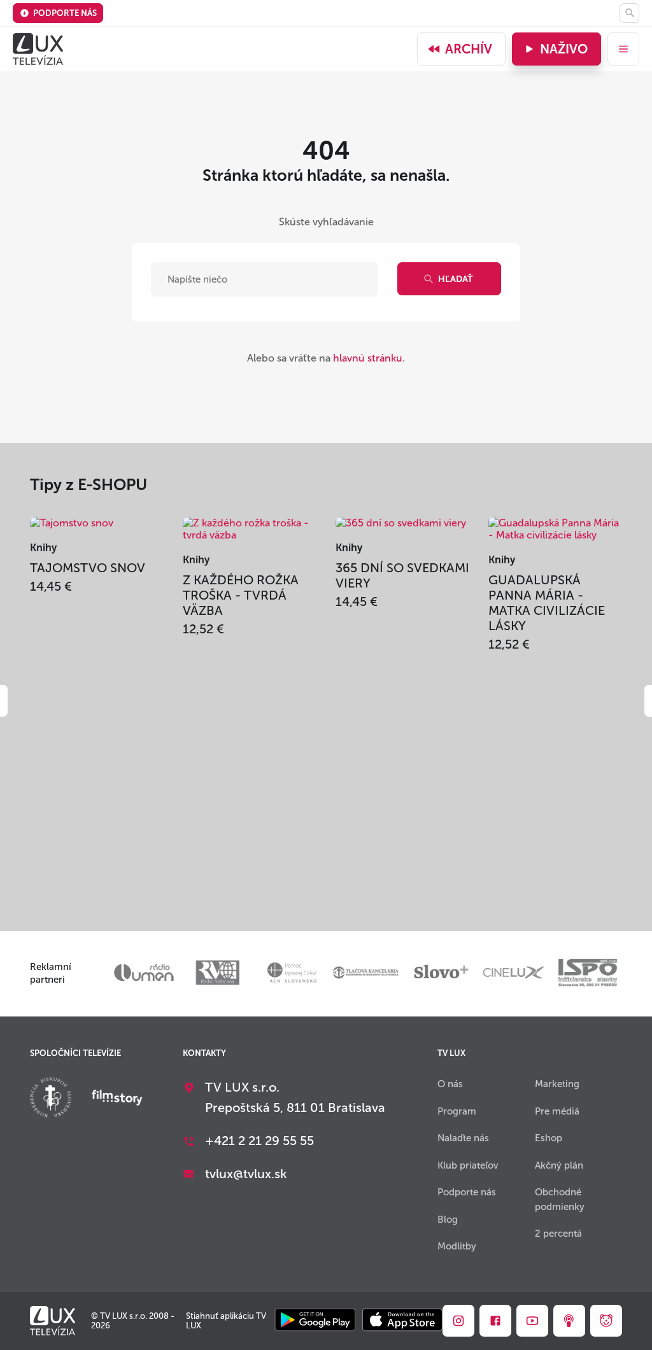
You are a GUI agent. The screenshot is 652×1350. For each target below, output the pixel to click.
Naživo (564, 49)
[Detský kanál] (606, 1321)
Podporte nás (65, 13)
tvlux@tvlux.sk (246, 1173)
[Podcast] (569, 1321)
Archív (468, 49)
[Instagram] (458, 1321)
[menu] (623, 49)
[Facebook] (495, 1321)
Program (456, 1111)
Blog (447, 1219)
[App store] (402, 1321)
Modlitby (456, 1246)
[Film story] (117, 1098)
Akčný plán (559, 1165)
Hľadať (455, 279)
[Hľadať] (629, 13)
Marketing (557, 1084)
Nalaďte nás (463, 1138)
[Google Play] (314, 1321)
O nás (450, 1084)
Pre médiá (557, 1111)
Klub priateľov (468, 1165)
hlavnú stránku (367, 358)
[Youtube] (532, 1321)
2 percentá (558, 1233)
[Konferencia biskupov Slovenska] (50, 1099)
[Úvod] (38, 49)
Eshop (548, 1138)
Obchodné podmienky (560, 1199)
